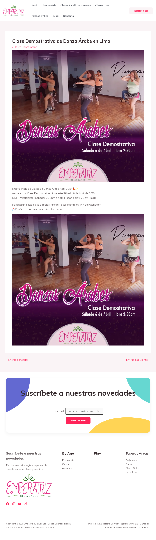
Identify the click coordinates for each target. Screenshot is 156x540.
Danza (129, 464)
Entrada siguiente (138, 360)
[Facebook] (7, 503)
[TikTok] (25, 503)
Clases (65, 464)
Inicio (35, 5)
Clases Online (40, 15)
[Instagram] (13, 503)
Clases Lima (102, 5)
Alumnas (66, 468)
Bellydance (131, 460)
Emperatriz (49, 5)
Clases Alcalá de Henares (75, 5)
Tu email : (59, 411)
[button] (141, 10)
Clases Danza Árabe (25, 47)
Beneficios (131, 472)
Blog (56, 15)
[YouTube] (19, 503)
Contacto (68, 15)
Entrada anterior (16, 360)
